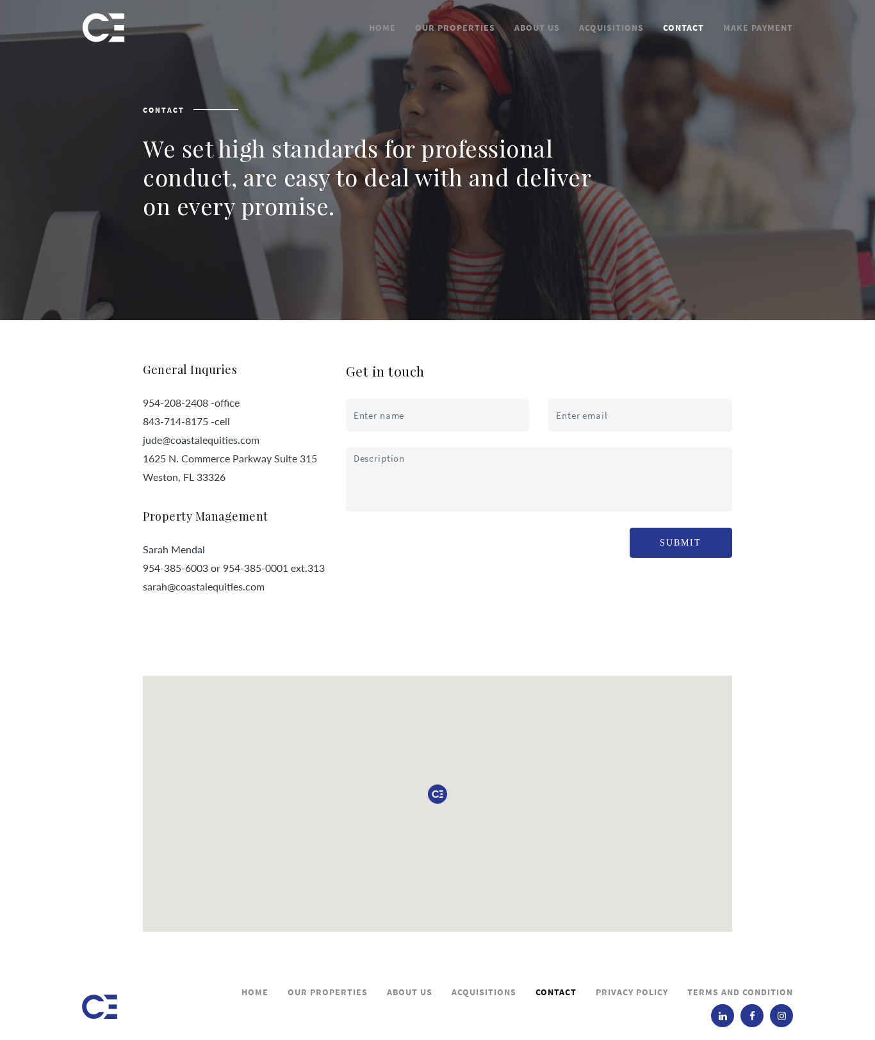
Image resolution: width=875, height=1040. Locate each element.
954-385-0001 (255, 568)
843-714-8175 (175, 421)
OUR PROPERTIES (455, 27)
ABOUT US (537, 27)
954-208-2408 (175, 402)
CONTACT (683, 27)
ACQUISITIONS (611, 27)
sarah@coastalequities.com (204, 586)
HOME (382, 27)
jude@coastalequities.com (201, 440)
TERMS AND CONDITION (740, 992)
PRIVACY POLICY (632, 992)
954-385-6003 (175, 568)
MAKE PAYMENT (758, 27)
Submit (680, 543)
